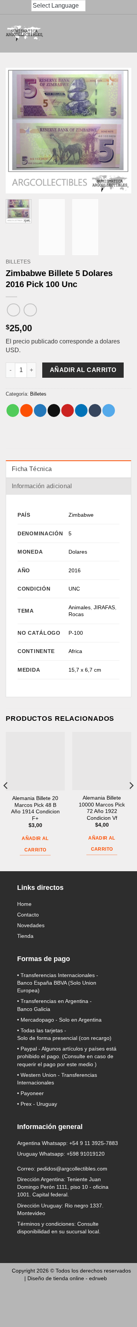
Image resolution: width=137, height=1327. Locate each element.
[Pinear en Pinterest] (67, 410)
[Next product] (13, 310)
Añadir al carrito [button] (35, 844)
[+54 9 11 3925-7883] (26, 7)
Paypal (29, 1049)
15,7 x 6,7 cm (84, 670)
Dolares (77, 552)
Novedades (31, 925)
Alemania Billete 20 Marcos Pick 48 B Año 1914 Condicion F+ (35, 808)
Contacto (28, 915)
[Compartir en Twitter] (40, 410)
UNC (74, 589)
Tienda (25, 936)
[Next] (130, 800)
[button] (71, 33)
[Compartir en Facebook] (26, 410)
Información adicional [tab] (42, 486)
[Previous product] (30, 310)
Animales (79, 607)
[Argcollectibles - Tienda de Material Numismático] (24, 33)
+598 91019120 (86, 1154)
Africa (75, 651)
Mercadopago (37, 1020)
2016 (74, 570)
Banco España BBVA (42, 983)
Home (24, 904)
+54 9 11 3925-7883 (93, 1143)
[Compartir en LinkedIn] (81, 410)
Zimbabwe (81, 515)
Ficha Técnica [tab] (32, 469)
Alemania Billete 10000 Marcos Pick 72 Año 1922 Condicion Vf (102, 808)
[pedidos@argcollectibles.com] (11, 7)
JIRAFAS (104, 607)
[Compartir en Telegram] (108, 410)
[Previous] (6, 800)
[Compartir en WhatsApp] (12, 410)
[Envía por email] (54, 410)
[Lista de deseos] (105, 33)
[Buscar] (54, 34)
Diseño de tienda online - (67, 1278)
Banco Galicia (33, 1009)
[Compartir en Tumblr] (95, 410)
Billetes (18, 262)
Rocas (76, 614)
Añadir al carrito (83, 370)
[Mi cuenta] (88, 33)
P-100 (75, 633)
